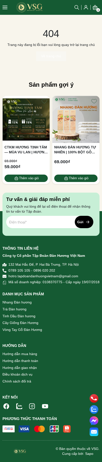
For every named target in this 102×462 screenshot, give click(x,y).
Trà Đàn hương (14, 309)
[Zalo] (19, 406)
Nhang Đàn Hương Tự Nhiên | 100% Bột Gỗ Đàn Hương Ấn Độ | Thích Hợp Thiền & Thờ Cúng (75, 150)
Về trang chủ (51, 56)
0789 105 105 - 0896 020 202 (31, 270)
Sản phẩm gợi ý (51, 84)
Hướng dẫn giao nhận (19, 368)
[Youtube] (45, 406)
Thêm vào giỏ (29, 178)
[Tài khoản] (85, 7)
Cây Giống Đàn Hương (20, 323)
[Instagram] (32, 406)
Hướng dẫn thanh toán (20, 361)
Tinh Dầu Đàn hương (18, 316)
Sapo (88, 454)
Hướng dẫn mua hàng (19, 354)
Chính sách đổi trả (16, 381)
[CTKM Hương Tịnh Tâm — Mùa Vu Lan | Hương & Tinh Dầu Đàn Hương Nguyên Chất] (26, 119)
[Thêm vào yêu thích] (44, 101)
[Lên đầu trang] (94, 453)
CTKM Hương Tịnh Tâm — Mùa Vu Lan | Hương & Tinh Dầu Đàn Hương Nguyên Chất (26, 150)
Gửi (80, 222)
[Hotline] (94, 398)
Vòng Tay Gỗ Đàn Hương (22, 330)
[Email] (94, 431)
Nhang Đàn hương (17, 302)
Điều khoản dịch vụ (17, 374)
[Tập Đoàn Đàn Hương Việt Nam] (29, 7)
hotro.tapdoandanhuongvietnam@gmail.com (43, 276)
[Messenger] (94, 420)
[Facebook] (6, 406)
